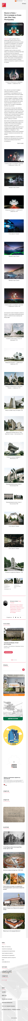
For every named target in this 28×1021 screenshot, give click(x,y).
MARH (12, 1018)
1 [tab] (12, 660)
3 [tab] (16, 660)
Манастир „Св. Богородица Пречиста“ (11, 930)
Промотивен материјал (7, 999)
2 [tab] (14, 660)
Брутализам (12, 606)
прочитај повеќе (8, 652)
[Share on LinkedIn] (18, 617)
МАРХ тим (4, 995)
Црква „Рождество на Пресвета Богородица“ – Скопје (14, 909)
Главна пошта (19, 606)
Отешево (19, 609)
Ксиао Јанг (6, 38)
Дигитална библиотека (7, 1002)
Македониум (13, 607)
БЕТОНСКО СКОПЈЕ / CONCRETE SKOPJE (11, 1009)
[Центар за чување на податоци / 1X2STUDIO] (14, 860)
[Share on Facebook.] (13, 617)
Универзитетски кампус (15, 610)
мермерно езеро (20, 607)
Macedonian (19, 1)
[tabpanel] (14, 642)
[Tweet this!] (15, 617)
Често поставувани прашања (8, 1006)
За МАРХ (4, 992)
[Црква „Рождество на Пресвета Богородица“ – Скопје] (14, 899)
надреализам (13, 609)
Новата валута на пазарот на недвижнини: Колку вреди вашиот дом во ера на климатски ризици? (13, 888)
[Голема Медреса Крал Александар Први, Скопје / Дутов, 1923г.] (14, 838)
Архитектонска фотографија (16, 604)
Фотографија (14, 24)
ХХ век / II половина (19, 24)
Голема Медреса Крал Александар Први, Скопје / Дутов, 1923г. (12, 848)
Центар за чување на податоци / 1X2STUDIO (13, 870)
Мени (24, 3)
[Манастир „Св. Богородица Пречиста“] (14, 921)
